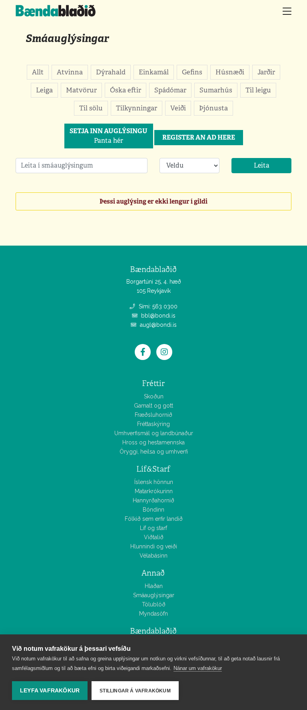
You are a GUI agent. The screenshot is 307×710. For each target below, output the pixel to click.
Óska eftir (125, 90)
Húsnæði (229, 72)
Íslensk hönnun (153, 482)
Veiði (178, 108)
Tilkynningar (136, 108)
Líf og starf (153, 528)
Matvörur (81, 90)
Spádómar (170, 90)
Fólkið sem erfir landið (154, 519)
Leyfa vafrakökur (50, 691)
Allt (38, 72)
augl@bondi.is (157, 325)
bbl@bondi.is (157, 315)
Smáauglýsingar (67, 38)
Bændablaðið (153, 631)
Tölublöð (153, 604)
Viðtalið (153, 537)
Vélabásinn (153, 555)
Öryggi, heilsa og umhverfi (154, 451)
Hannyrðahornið (153, 500)
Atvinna (70, 72)
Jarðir (266, 72)
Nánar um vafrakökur (197, 668)
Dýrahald (111, 72)
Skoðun (153, 396)
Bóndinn (153, 509)
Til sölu (91, 108)
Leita (261, 165)
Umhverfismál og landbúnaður (153, 433)
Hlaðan (154, 586)
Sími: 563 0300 (157, 306)
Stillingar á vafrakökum (135, 691)
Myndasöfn (153, 613)
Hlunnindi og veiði (153, 546)
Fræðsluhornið (153, 415)
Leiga (44, 90)
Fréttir (153, 383)
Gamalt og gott (153, 405)
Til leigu (258, 90)
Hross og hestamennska (153, 442)
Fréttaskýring (153, 424)
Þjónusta (213, 108)
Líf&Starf (153, 469)
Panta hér (109, 136)
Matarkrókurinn (154, 491)
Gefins (192, 72)
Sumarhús (215, 90)
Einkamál (154, 72)
